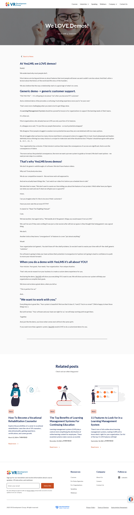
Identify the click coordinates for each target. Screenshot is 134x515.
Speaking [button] (94, 4)
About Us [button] (99, 477)
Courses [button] (74, 4)
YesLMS (38, 276)
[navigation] (15, 4)
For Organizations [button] (76, 485)
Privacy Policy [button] (90, 507)
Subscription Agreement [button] (119, 507)
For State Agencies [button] (77, 481)
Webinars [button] (103, 4)
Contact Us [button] (123, 4)
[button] (84, 4)
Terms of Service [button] (103, 507)
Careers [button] (99, 481)
